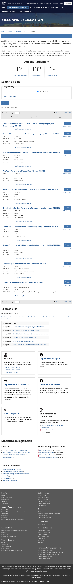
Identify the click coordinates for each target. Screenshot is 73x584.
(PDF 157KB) (49, 450)
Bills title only (44, 91)
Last (69, 113)
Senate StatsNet (8, 457)
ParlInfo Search (42, 534)
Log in (61, 3)
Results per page (8, 113)
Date (6, 117)
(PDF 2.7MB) (51, 452)
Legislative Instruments (16, 384)
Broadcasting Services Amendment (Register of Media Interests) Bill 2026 (31, 208)
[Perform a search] (70, 3)
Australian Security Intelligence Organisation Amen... (29, 327)
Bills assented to (36, 76)
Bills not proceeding (52, 76)
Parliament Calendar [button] (32, 3)
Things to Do (5, 545)
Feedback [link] (42, 581)
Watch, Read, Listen (43, 497)
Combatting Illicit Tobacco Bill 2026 (24, 341)
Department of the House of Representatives (51, 552)
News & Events (56, 7)
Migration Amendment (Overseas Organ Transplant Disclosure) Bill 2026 (31, 152)
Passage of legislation (10, 480)
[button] (36, 36)
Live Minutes (5, 515)
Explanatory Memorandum (23, 129)
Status (26, 117)
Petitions (3, 532)
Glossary (40, 542)
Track (67, 124)
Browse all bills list (11, 372)
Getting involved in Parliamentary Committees (14, 530)
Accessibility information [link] (8, 581)
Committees (41, 524)
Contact (42, 3)
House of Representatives (8, 510)
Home (4, 7)
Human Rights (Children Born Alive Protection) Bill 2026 (24, 264)
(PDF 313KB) (53, 457)
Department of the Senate (45, 550)
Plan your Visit (5, 548)
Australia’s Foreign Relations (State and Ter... (26, 330)
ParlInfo (48, 3)
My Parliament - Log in (44, 530)
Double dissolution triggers (12, 469)
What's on (4, 543)
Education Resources (44, 501)
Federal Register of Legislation (13, 471)
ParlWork (55, 3)
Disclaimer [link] (35, 581)
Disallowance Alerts (50, 384)
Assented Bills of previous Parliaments (49, 513)
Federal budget (8, 478)
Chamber (19, 117)
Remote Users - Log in (44, 532)
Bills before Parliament (20, 76)
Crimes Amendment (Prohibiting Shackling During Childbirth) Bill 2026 (30, 226)
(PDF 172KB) (51, 455)
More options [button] (10, 96)
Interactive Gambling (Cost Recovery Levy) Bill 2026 (23, 282)
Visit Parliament (26, 11)
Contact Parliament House (8, 536)
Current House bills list (13, 370)
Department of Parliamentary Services (49, 554)
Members (4, 517)
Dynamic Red (5, 499)
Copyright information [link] (23, 581)
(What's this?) (67, 126)
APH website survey (43, 536)
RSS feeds (41, 544)
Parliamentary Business (17, 7)
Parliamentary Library (44, 503)
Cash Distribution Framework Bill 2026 (24, 337)
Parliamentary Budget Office (46, 556)
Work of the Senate (7, 497)
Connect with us (6, 534)
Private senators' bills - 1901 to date (15, 450)
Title (12, 117)
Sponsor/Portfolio (36, 117)
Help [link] (48, 581)
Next (65, 113)
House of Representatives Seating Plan (12, 519)
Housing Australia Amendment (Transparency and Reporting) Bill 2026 (30, 189)
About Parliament (9, 11)
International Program (44, 505)
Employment (41, 538)
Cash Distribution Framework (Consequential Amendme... (30, 334)
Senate (3, 495)
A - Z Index (41, 540)
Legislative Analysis (50, 358)
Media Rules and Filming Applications (11, 550)
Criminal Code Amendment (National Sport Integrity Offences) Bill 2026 (31, 134)
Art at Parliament (6, 546)
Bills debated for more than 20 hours (15, 455)
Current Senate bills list (13, 367)
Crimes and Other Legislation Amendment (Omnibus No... (30, 345)
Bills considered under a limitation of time (16, 452)
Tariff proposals (12, 413)
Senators (4, 501)
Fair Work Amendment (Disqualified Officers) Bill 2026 (24, 171)
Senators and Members (38, 7)
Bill (12, 129)
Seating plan (4, 503)
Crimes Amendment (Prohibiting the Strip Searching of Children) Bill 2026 (31, 245)
